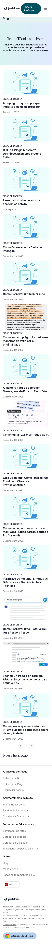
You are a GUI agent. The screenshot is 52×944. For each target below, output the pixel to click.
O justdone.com (9, 925)
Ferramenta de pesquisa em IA (20, 848)
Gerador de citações (15, 836)
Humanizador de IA (14, 804)
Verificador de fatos (14, 830)
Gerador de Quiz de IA (15, 842)
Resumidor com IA (13, 790)
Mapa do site (10, 869)
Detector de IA (11, 778)
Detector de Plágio (13, 784)
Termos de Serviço (24, 918)
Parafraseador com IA (15, 810)
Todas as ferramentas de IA (19, 875)
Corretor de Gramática (16, 816)
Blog (6, 18)
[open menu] (45, 8)
